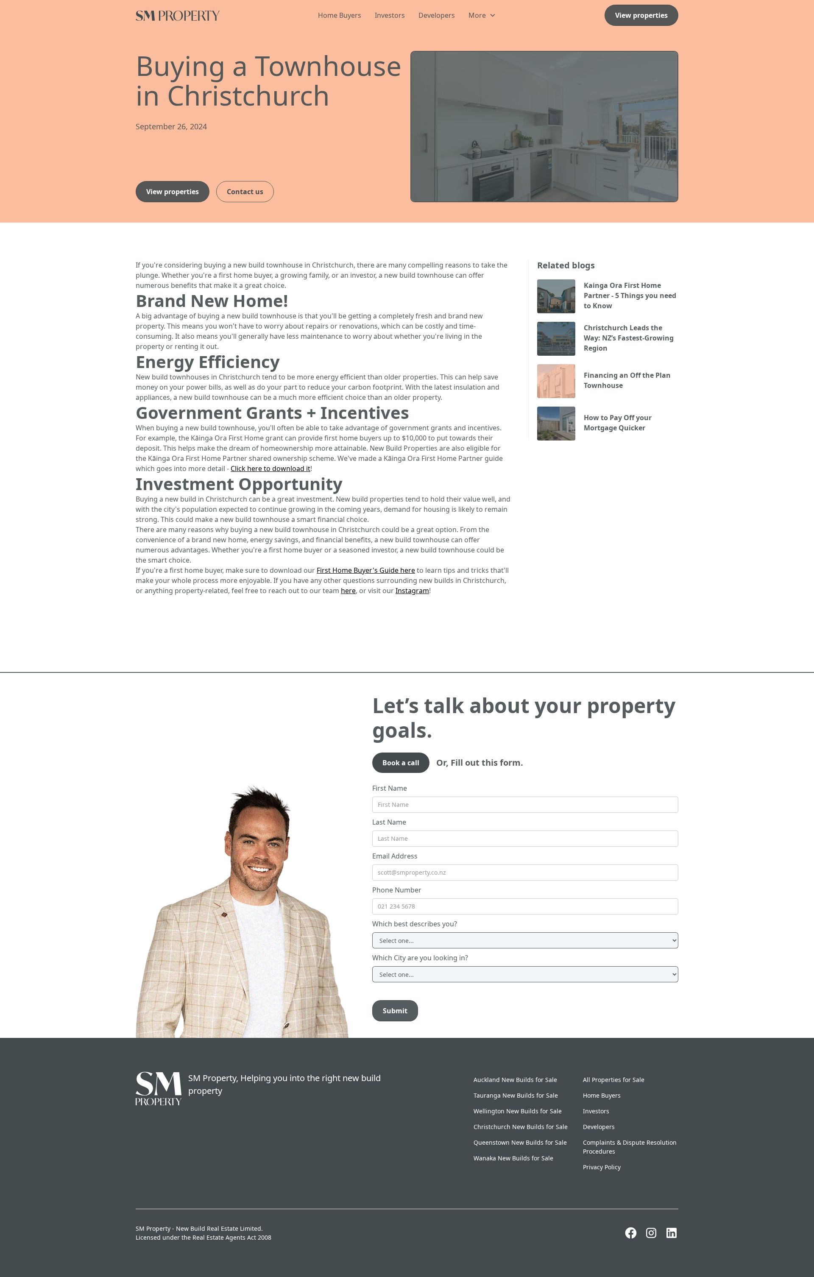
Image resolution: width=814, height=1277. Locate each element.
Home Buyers (339, 15)
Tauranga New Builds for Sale (516, 1095)
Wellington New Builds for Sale (518, 1111)
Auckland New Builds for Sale (515, 1080)
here (348, 590)
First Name (389, 788)
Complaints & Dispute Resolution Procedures (630, 1146)
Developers (436, 15)
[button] (482, 15)
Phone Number (396, 890)
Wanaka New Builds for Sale (513, 1158)
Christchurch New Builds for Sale (521, 1127)
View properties (641, 15)
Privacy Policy (602, 1167)
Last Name (389, 822)
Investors (390, 15)
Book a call (400, 762)
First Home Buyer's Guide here (366, 570)
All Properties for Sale (613, 1080)
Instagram (412, 590)
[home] (192, 15)
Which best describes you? (414, 923)
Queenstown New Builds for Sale (520, 1142)
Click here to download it (270, 468)
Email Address (395, 856)
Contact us (245, 191)
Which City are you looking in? (420, 957)
